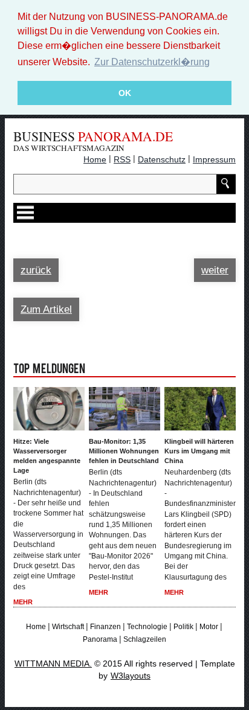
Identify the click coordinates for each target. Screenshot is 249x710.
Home (94, 159)
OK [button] (124, 93)
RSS (122, 159)
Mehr (23, 602)
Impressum (214, 159)
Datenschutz (162, 159)
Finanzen (105, 626)
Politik (183, 626)
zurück (36, 270)
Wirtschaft (68, 626)
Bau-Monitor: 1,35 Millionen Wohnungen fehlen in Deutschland (124, 451)
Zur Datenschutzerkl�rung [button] (152, 62)
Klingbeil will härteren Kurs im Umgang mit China (199, 451)
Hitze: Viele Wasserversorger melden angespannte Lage (46, 456)
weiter (214, 270)
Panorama (100, 639)
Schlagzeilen (144, 639)
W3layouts (130, 675)
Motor (208, 626)
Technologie (147, 626)
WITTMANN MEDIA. (53, 663)
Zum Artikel (46, 309)
